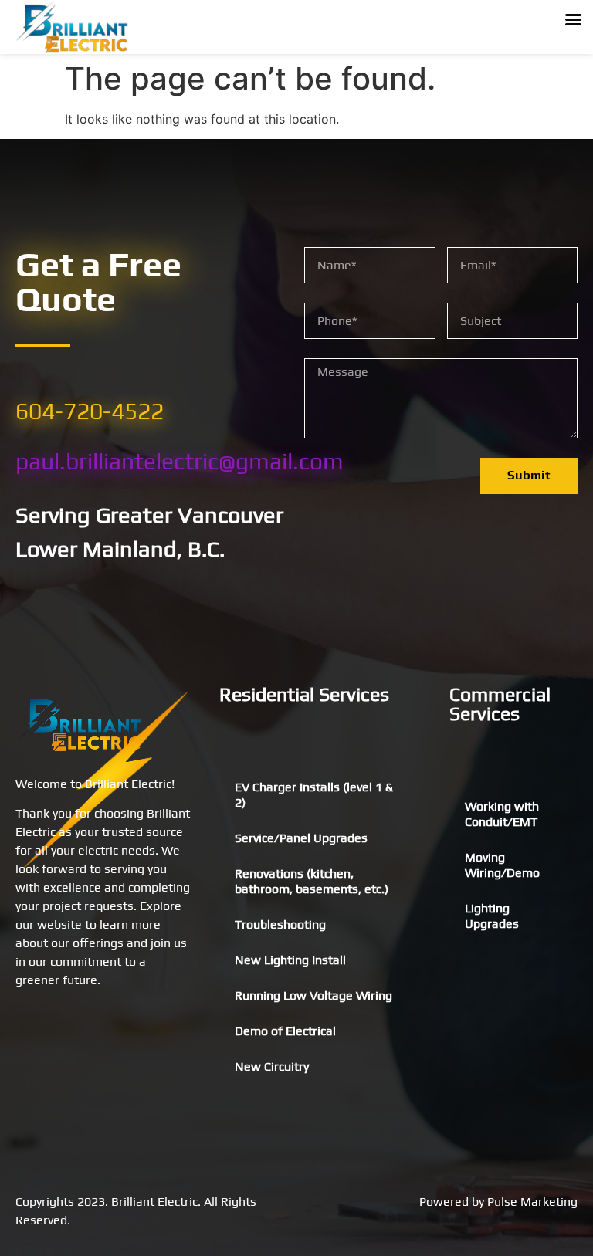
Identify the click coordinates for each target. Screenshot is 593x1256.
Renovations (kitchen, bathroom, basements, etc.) (311, 881)
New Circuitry (272, 1066)
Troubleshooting (280, 924)
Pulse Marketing (532, 1201)
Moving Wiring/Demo (502, 865)
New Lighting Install (290, 960)
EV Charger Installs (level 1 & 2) (314, 795)
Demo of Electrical (285, 1031)
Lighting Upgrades (492, 916)
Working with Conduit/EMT (502, 814)
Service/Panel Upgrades (301, 838)
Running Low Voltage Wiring (313, 995)
